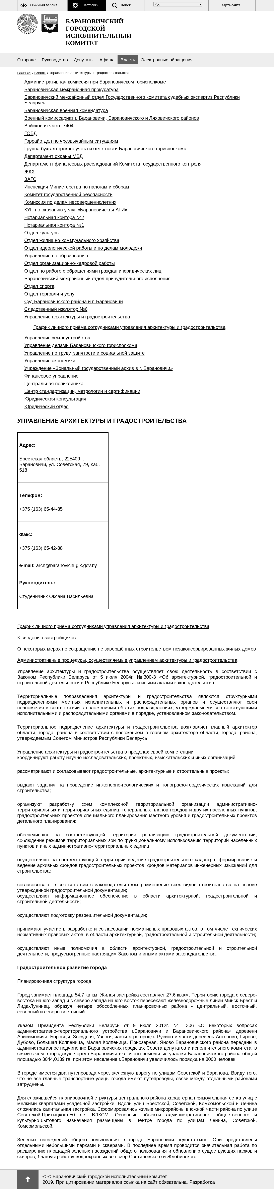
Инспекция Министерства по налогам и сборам (76, 186)
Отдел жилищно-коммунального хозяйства (71, 240)
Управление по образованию (56, 255)
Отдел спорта (39, 286)
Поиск (126, 5)
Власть (128, 59)
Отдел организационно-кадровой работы (69, 263)
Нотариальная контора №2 (54, 217)
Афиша (107, 59)
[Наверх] (28, 1179)
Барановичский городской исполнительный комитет (98, 32)
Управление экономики (49, 360)
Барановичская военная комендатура (66, 110)
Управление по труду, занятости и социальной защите (84, 353)
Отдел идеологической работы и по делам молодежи (83, 248)
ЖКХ (29, 171)
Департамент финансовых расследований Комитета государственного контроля (113, 164)
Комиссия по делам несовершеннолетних (70, 202)
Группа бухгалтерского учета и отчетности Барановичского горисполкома (105, 148)
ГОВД (30, 133)
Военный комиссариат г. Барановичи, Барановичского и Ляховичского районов (111, 118)
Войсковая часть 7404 (48, 125)
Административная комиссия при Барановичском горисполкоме (95, 81)
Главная (24, 73)
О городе (26, 59)
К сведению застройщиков (46, 637)
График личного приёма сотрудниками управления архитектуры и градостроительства (129, 327)
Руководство (55, 59)
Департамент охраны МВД (53, 156)
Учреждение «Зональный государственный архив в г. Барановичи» (98, 368)
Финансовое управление (51, 376)
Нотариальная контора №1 (54, 225)
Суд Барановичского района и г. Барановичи (73, 301)
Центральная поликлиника (53, 383)
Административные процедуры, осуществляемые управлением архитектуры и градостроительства (127, 660)
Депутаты (83, 59)
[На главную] (27, 24)
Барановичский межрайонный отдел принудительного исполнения (97, 278)
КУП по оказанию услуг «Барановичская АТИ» (75, 209)
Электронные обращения (167, 59)
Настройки (90, 5)
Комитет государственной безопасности (68, 194)
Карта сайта (231, 5)
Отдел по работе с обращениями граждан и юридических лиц (92, 271)
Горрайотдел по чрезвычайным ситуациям (71, 141)
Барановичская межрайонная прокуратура (71, 89)
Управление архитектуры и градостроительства (77, 316)
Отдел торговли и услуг (50, 293)
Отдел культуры (42, 232)
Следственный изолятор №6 (55, 309)
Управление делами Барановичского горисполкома (80, 345)
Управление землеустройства (57, 337)
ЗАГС (30, 179)
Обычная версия (43, 5)
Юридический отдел (46, 406)
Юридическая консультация (55, 398)
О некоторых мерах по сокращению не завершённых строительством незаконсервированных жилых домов (136, 649)
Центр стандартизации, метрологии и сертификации (82, 391)
